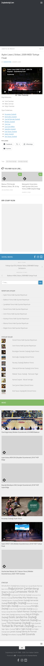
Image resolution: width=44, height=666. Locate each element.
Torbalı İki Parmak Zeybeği (18, 626)
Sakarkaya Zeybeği (20, 615)
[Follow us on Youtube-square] (41, 257)
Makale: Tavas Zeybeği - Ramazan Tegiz (25, 374)
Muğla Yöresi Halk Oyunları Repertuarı (15, 328)
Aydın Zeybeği (9, 134)
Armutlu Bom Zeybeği (9, 586)
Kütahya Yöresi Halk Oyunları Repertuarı (16, 318)
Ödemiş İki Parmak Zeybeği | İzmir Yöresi (25, 368)
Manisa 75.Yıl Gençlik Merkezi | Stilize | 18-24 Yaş (10, 185)
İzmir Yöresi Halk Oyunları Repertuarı (15, 314)
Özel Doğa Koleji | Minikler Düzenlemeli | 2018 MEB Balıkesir (20, 432)
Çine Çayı (7, 124)
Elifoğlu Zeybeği (10, 121)
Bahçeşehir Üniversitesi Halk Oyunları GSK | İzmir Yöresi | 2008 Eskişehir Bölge (31, 186)
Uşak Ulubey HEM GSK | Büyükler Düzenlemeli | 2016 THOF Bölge (20, 458)
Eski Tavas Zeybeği (11, 131)
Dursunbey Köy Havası (22, 597)
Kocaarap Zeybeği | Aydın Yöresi (12, 518)
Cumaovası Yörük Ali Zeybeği (20, 593)
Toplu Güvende (36, 623)
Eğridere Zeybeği (12, 600)
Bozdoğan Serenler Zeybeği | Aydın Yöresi (25, 351)
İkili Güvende (28, 634)
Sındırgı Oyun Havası (11, 620)
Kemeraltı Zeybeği (32, 603)
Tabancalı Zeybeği (29, 620)
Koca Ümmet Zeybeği (25, 606)
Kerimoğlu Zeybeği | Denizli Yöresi (23, 357)
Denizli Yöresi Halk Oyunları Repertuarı (15, 309)
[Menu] (41, 2)
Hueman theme (32, 655)
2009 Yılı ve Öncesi (8, 49)
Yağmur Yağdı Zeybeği (23, 628)
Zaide (8, 632)
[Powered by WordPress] (15, 655)
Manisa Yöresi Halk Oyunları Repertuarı (15, 323)
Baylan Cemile (5, 589)
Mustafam (14, 612)
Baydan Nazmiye (37, 586)
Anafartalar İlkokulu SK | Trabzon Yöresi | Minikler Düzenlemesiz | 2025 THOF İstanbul (17, 572)
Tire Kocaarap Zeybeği (18, 623)
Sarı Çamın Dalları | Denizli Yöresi (22, 385)
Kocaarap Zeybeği (10, 114)
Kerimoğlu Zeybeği (11, 117)
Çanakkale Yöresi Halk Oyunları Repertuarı (16, 304)
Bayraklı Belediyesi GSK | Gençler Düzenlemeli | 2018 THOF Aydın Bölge (20, 486)
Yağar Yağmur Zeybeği (8, 629)
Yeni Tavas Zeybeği (11, 136)
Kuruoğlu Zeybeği (26, 608)
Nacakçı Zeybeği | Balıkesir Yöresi (23, 362)
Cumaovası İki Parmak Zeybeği (21, 595)
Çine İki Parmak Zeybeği (12, 119)
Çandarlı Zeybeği (15, 631)
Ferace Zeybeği (24, 600)
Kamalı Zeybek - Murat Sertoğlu (22, 379)
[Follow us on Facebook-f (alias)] (34, 257)
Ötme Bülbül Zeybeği (15, 634)
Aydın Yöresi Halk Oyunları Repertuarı (15, 295)
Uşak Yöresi (37, 626)
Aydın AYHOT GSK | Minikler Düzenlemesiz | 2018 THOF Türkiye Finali (22, 545)
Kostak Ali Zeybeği (14, 609)
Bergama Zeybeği (8, 591)
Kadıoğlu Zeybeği (10, 129)
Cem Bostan (7, 62)
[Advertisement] (22, 23)
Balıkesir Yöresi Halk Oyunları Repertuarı (16, 299)
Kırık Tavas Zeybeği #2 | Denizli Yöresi (24, 391)
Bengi (36, 588)
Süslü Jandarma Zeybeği (23, 617)
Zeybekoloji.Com (7, 2)
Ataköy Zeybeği (20, 586)
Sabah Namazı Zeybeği (27, 611)
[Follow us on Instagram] (38, 257)
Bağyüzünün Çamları (20, 588)
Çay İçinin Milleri (10, 126)
